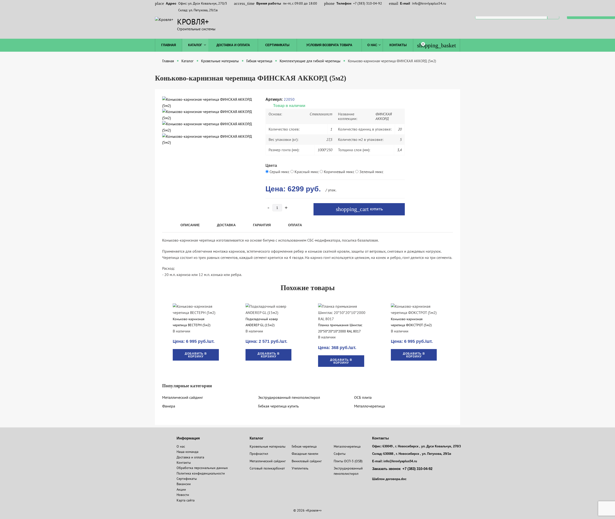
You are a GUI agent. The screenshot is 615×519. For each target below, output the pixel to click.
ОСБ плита (363, 397)
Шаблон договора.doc (389, 479)
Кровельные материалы (267, 446)
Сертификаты (277, 45)
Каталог (195, 45)
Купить (376, 209)
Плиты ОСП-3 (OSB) (348, 461)
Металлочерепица (369, 406)
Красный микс (307, 171)
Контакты (398, 45)
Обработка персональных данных (202, 468)
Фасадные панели (305, 453)
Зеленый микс (370, 171)
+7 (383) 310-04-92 (367, 3)
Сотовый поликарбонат (267, 468)
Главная (168, 45)
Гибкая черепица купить (278, 406)
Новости (183, 495)
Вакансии (184, 484)
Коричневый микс (339, 171)
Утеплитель (300, 468)
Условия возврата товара (329, 45)
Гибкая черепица (304, 446)
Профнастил (259, 453)
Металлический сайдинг (182, 397)
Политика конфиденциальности (201, 473)
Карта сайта (186, 500)
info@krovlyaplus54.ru (429, 3)
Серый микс (279, 171)
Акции (181, 489)
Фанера (168, 406)
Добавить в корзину (196, 355)
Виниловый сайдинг (307, 461)
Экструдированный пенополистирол (289, 397)
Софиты (339, 453)
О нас (372, 45)
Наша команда (187, 452)
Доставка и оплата (233, 45)
